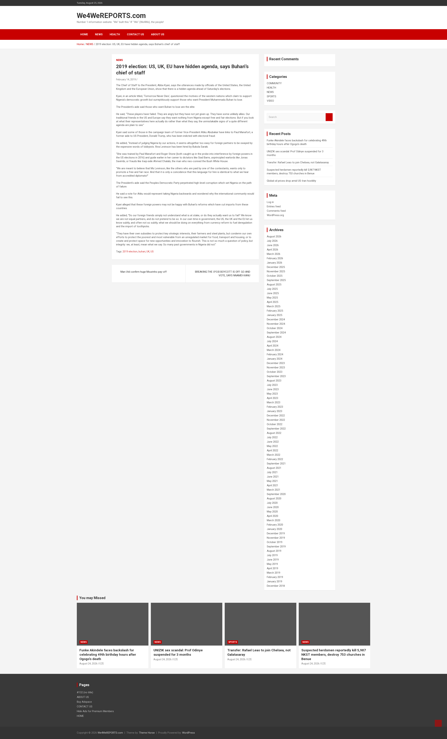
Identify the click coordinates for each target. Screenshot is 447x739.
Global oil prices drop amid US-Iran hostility (291, 180)
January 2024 (274, 358)
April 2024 (272, 345)
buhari (141, 251)
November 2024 (276, 323)
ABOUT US (157, 34)
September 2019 (276, 546)
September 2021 (276, 463)
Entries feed (274, 206)
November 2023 (276, 367)
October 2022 (274, 424)
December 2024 (276, 319)
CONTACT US (135, 34)
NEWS (99, 34)
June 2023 (273, 389)
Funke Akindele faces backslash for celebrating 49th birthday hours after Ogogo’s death (107, 654)
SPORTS (271, 96)
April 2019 (272, 568)
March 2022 (273, 454)
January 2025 (274, 315)
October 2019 (274, 542)
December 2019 (276, 533)
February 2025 (275, 310)
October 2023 (274, 371)
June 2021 (273, 476)
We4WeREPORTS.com (111, 16)
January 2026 (274, 262)
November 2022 (276, 419)
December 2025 (276, 267)
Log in (270, 202)
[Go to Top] (438, 723)
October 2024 (274, 328)
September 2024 (276, 332)
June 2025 (273, 293)
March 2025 (273, 306)
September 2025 (276, 280)
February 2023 (275, 406)
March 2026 (273, 254)
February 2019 (275, 577)
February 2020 (275, 524)
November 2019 (276, 537)
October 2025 (274, 275)
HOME (84, 34)
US (152, 251)
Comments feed (276, 210)
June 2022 (273, 441)
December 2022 (276, 415)
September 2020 (276, 494)
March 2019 (273, 572)
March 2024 (273, 350)
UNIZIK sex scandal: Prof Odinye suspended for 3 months (178, 652)
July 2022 (272, 437)
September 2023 (276, 376)
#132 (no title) (85, 692)
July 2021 (272, 472)
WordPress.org (275, 215)
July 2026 (272, 240)
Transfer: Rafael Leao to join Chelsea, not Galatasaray (298, 162)
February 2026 (275, 258)
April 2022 (272, 450)
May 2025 (272, 297)
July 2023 (272, 385)
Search (329, 117)
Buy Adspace (84, 701)
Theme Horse (147, 732)
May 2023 (272, 393)
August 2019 (274, 550)
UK (147, 251)
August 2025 (274, 284)
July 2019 (272, 555)
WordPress (188, 732)
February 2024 (275, 354)
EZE (102, 663)
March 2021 (273, 489)
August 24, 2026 (88, 663)
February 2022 (275, 459)
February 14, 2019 (126, 79)
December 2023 (276, 363)
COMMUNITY (274, 83)
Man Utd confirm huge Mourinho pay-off (143, 271)
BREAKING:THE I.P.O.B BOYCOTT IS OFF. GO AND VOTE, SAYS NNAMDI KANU (222, 273)
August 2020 (274, 498)
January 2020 (274, 529)
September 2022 (276, 428)
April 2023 (272, 398)
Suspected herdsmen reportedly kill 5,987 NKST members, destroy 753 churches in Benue (333, 654)
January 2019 (274, 581)
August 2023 (274, 380)
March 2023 (273, 402)
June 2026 (273, 245)
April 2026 (272, 249)
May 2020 (272, 511)
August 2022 (274, 433)
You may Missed (92, 598)
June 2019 (273, 559)
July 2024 (272, 341)
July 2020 (272, 502)
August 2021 (274, 467)
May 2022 (272, 446)
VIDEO (270, 100)
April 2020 (272, 516)
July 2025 (272, 288)
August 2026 (274, 236)
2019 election (130, 251)
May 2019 (272, 564)
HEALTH (115, 34)
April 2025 (272, 302)
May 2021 (272, 481)
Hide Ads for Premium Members (95, 711)
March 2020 (273, 520)
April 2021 (272, 485)
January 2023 (274, 411)
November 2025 (276, 271)
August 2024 (274, 336)
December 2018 (276, 585)
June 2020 (273, 507)
